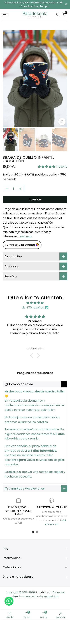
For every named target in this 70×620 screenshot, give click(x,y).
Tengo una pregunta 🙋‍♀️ (22, 245)
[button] (47, 167)
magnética (51, 596)
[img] (35, 303)
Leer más (26, 236)
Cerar (66, 4)
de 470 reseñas (33, 307)
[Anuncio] (33, 4)
